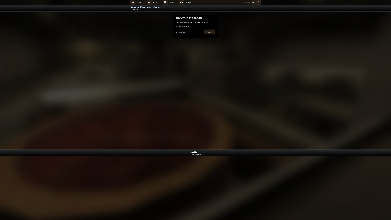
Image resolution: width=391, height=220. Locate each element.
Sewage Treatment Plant (145, 7)
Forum (171, 2)
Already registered (182, 26)
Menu (139, 2)
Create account (181, 32)
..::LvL (193, 152)
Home (155, 2)
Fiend (136, 9)
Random (189, 2)
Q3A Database (196, 154)
